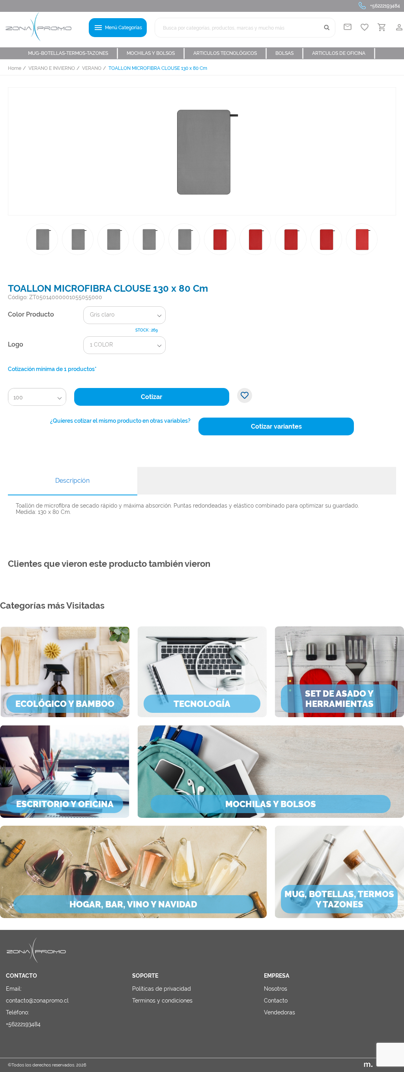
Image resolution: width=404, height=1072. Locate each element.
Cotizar (151, 397)
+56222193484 (385, 6)
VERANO (91, 68)
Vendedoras (279, 1012)
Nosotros (275, 989)
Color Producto (31, 314)
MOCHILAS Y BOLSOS (156, 53)
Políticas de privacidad (161, 989)
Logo (15, 344)
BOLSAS (289, 53)
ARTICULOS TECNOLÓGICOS (230, 53)
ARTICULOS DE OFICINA (344, 53)
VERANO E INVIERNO (51, 68)
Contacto (276, 1000)
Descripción (72, 480)
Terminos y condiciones (162, 1000)
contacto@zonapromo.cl (37, 1000)
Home (14, 68)
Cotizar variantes (276, 426)
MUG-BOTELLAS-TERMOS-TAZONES (73, 53)
